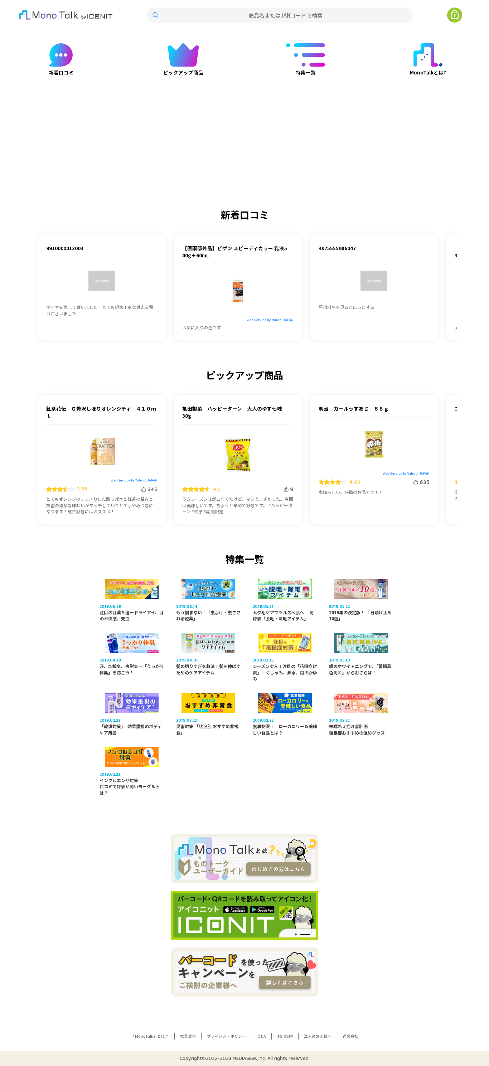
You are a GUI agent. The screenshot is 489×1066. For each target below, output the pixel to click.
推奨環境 (188, 1036)
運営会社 (350, 1036)
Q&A (261, 1036)
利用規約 (285, 1036)
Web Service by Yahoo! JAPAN (270, 320)
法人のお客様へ (317, 1036)
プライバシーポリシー (226, 1036)
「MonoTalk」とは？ (150, 1036)
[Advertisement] (244, 126)
